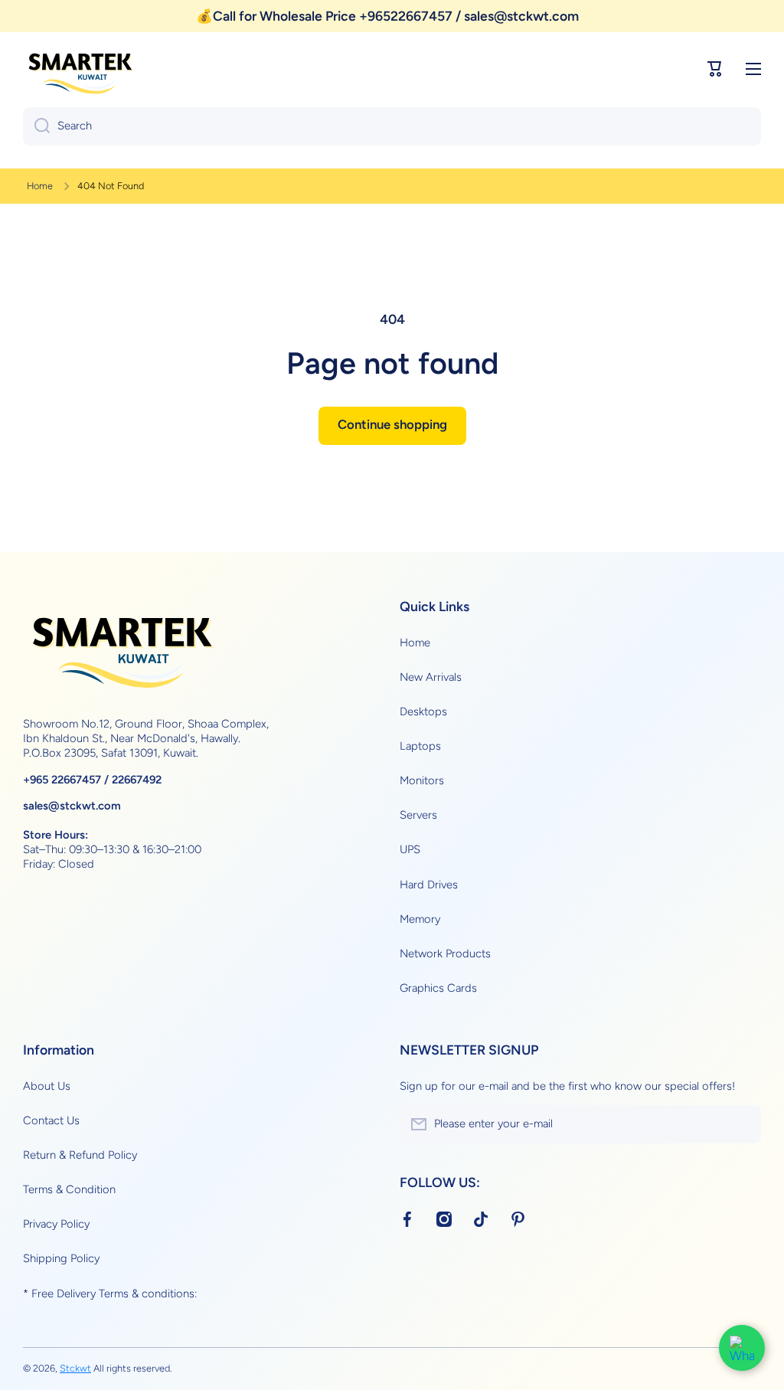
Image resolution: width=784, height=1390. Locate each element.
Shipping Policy (61, 1258)
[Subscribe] (742, 1124)
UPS (410, 849)
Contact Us (51, 1120)
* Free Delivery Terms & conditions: (110, 1293)
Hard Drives (429, 884)
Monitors (422, 780)
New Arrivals (431, 677)
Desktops (423, 711)
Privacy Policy (56, 1224)
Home (40, 185)
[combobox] (392, 126)
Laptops (420, 746)
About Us (46, 1086)
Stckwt (75, 1368)
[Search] (36, 126)
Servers (418, 815)
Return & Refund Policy (80, 1155)
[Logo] (80, 69)
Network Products (445, 953)
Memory (420, 919)
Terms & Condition (69, 1189)
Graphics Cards (438, 988)
